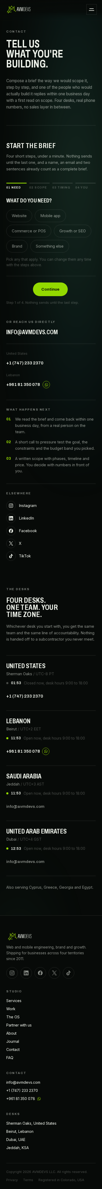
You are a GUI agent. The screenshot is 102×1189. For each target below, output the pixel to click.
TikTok (25, 556)
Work (10, 1009)
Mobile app (50, 215)
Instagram (28, 505)
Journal (12, 1041)
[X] (54, 973)
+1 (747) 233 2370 (24, 362)
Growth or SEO (72, 230)
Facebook (28, 530)
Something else (50, 246)
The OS (13, 1017)
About (11, 1033)
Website (19, 215)
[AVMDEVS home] (19, 9)
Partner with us (19, 1025)
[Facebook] (40, 973)
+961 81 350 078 (23, 384)
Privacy (12, 1180)
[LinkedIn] (26, 973)
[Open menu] (91, 9)
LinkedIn (26, 518)
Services (13, 1000)
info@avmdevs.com (32, 332)
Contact (13, 1049)
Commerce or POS (29, 230)
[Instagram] (12, 973)
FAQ (9, 1057)
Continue (50, 289)
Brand (17, 246)
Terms (28, 1180)
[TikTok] (68, 973)
